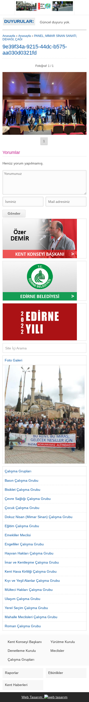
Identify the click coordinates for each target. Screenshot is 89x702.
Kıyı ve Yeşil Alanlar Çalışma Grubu (32, 581)
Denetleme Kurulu (22, 651)
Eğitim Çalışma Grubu (22, 526)
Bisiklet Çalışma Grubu (22, 490)
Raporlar (12, 673)
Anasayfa (8, 36)
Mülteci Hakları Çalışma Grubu (29, 590)
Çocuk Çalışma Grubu (22, 508)
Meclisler (57, 651)
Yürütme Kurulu (62, 642)
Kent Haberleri (16, 685)
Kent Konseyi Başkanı (25, 642)
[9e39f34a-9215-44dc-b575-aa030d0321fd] (44, 133)
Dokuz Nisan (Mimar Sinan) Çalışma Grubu (38, 517)
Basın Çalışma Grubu (21, 480)
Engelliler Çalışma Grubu (24, 544)
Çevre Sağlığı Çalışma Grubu (28, 499)
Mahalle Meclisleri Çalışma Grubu (31, 617)
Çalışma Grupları (21, 659)
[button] (6, 414)
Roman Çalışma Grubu (23, 626)
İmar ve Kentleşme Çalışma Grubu (32, 562)
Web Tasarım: (33, 697)
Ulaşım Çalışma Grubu (22, 599)
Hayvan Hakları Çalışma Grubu (29, 553)
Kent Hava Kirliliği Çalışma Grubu (31, 571)
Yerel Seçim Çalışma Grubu (26, 608)
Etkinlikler (55, 673)
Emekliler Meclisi (18, 535)
